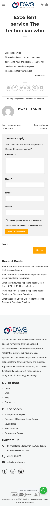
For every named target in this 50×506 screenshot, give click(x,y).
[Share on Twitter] (22, 88)
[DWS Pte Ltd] (23, 4)
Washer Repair (11, 428)
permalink (40, 99)
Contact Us (10, 402)
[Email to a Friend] (28, 88)
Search (5, 244)
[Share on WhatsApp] (9, 88)
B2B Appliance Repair (15, 414)
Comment (10, 154)
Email (8, 193)
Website (8, 207)
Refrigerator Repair (14, 433)
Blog (7, 397)
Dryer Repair (10, 424)
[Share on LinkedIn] (41, 88)
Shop (7, 393)
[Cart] (46, 5)
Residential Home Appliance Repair (21, 419)
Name (8, 179)
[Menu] (3, 4)
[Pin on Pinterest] (35, 88)
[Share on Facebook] (15, 88)
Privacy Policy (29, 502)
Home (7, 388)
